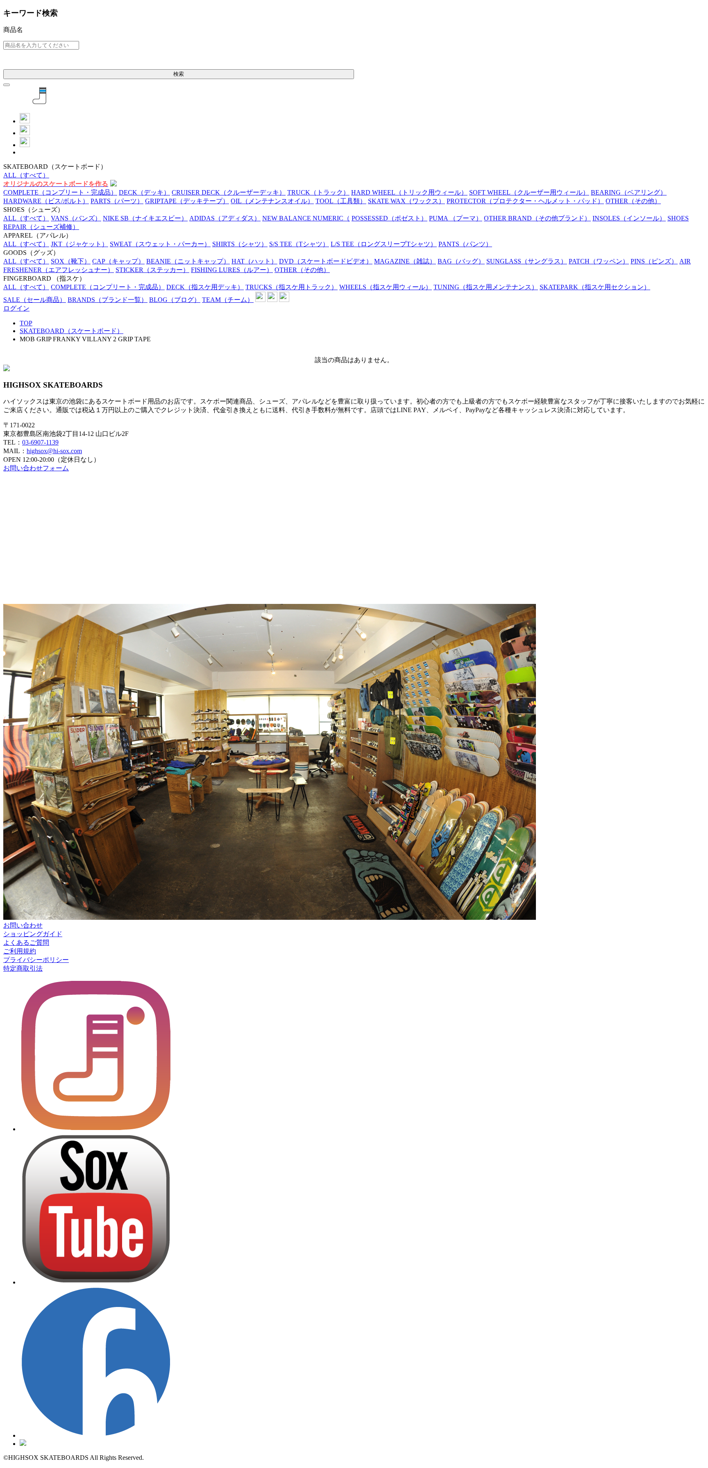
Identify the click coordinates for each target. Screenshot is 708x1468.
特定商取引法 (23, 968)
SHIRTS (240, 244)
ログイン (16, 308)
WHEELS (385, 287)
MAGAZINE (405, 261)
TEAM (228, 299)
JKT (79, 244)
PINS (654, 261)
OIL (272, 200)
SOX (71, 261)
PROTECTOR (525, 200)
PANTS (465, 244)
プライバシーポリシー (36, 959)
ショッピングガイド (32, 933)
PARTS (117, 200)
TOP (26, 323)
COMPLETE (60, 192)
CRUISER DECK (229, 192)
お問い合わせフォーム (36, 468)
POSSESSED (389, 218)
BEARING (629, 192)
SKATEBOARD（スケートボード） (71, 330)
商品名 (13, 29)
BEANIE (188, 261)
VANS (76, 218)
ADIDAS (225, 218)
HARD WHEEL (409, 192)
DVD (325, 261)
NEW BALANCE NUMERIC (306, 218)
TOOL (340, 200)
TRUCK (318, 192)
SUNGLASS (526, 261)
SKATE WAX (406, 200)
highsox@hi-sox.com (54, 450)
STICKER (152, 269)
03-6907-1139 (40, 442)
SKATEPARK (595, 287)
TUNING (485, 287)
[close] (6, 85)
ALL (26, 175)
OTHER (633, 200)
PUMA (455, 218)
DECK (144, 192)
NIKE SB (145, 218)
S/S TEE (299, 244)
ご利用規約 (19, 951)
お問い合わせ (23, 925)
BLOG (174, 299)
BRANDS (108, 299)
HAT (254, 261)
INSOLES (629, 218)
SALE (34, 299)
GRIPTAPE (187, 200)
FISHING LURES (232, 269)
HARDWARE (46, 200)
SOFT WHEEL (529, 192)
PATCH (599, 261)
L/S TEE (384, 244)
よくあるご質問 (26, 942)
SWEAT (160, 244)
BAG (461, 261)
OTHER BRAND (537, 218)
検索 (178, 74)
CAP (118, 261)
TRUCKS (291, 287)
